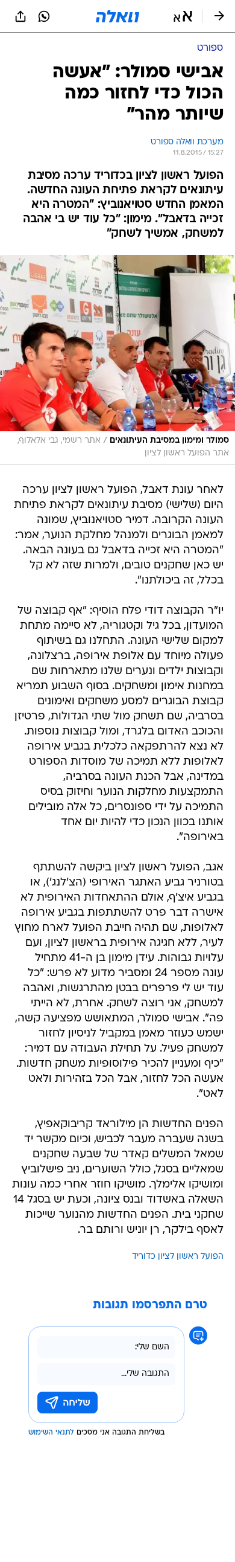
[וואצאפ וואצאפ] (44, 16)
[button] (183, 16)
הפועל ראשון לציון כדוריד (178, 1257)
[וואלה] (117, 16)
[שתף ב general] (20, 16)
